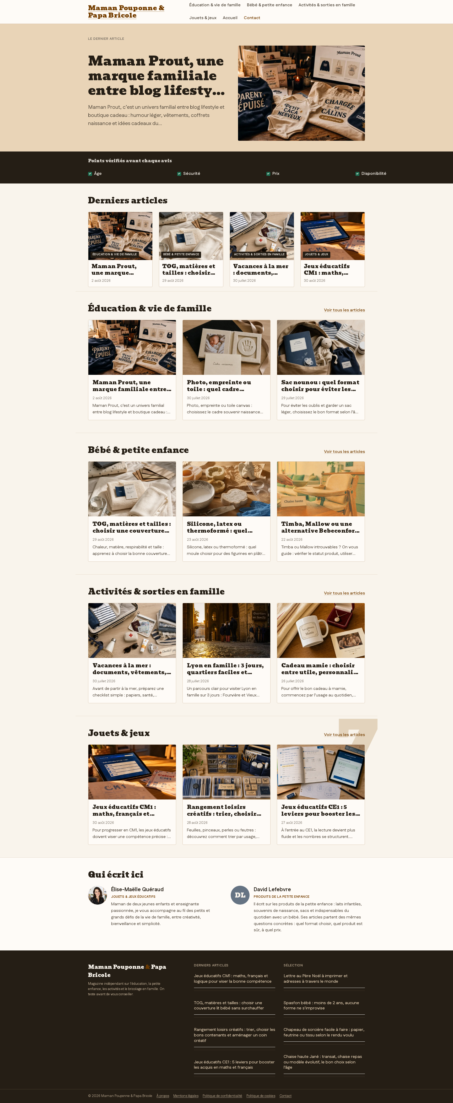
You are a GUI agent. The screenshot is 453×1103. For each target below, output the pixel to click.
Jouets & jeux (203, 18)
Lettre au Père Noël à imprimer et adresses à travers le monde (316, 979)
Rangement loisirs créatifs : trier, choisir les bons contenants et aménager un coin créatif (234, 1035)
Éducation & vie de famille (215, 5)
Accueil (230, 18)
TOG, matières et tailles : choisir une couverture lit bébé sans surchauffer (229, 1006)
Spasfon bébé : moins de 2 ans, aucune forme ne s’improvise (321, 1006)
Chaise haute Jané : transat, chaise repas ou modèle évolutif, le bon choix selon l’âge (323, 1062)
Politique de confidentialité (222, 1096)
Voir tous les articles (344, 310)
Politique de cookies (260, 1096)
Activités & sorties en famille (327, 5)
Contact (252, 18)
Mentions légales (185, 1096)
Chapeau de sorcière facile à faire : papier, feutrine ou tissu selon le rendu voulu (324, 1032)
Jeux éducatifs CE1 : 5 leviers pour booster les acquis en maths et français (234, 1065)
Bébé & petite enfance (269, 5)
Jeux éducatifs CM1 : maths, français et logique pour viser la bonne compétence (233, 979)
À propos (163, 1096)
